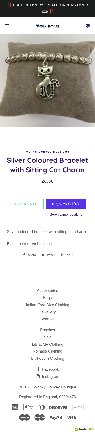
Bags (47, 298)
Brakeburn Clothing (47, 358)
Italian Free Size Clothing (47, 305)
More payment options (65, 214)
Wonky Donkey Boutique (55, 387)
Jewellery (47, 312)
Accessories (47, 290)
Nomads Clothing (47, 351)
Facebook (50, 369)
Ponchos (47, 330)
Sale (47, 337)
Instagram (50, 376)
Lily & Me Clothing (47, 344)
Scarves (47, 319)
